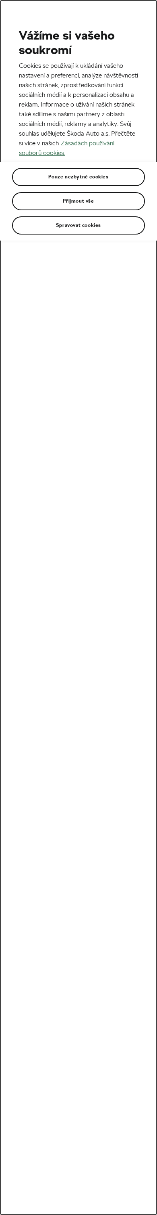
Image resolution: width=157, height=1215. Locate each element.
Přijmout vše (78, 201)
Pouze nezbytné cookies (78, 177)
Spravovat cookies (78, 225)
